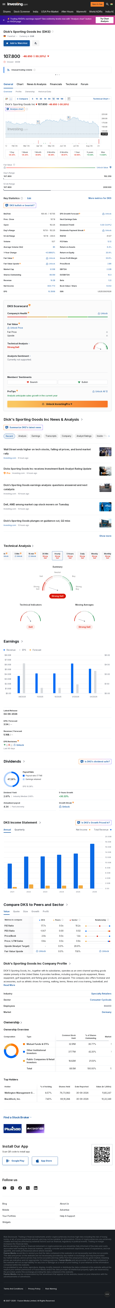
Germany (106, 1012)
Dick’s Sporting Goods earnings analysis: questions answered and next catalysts (45, 487)
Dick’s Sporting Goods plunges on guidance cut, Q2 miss (37, 520)
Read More (9, 985)
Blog (4, 1203)
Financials (56, 84)
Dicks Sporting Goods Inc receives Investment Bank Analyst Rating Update (47, 468)
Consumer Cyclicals (100, 999)
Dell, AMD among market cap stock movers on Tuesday (36, 504)
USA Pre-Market (49, 11)
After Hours (67, 11)
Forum (84, 84)
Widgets (6, 1222)
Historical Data (44, 91)
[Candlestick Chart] (6, 99)
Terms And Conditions (13, 1289)
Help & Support (67, 1216)
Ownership (30, 91)
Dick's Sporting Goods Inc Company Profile (35, 963)
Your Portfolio (9, 1216)
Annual (7, 829)
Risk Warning (51, 1289)
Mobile (5, 1210)
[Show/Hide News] (69, 99)
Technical (71, 84)
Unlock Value (102, 167)
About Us (64, 1203)
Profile (19, 91)
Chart (20, 84)
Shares (7, 11)
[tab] (18, 555)
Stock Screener (22, 11)
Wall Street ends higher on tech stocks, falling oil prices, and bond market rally (47, 451)
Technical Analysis (17, 546)
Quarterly (20, 829)
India (35, 11)
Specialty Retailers (101, 993)
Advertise (64, 1210)
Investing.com (10, 458)
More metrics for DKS (99, 198)
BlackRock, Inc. (12, 1099)
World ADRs (95, 11)
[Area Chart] (10, 99)
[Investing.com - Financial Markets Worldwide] (17, 4)
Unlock (42, 951)
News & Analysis (36, 84)
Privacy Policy (34, 1289)
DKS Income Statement (20, 822)
